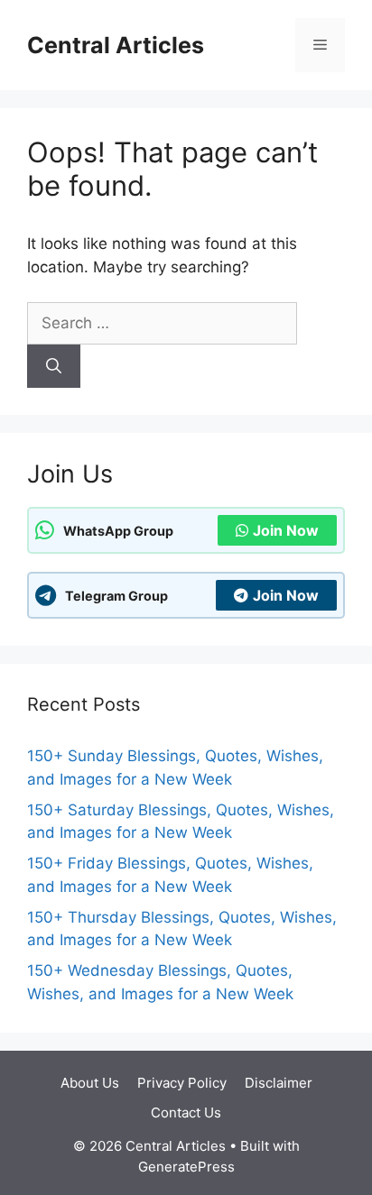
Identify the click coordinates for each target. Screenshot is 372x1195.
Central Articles (115, 45)
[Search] (53, 366)
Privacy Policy (182, 1082)
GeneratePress (186, 1166)
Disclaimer (278, 1082)
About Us (89, 1082)
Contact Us (186, 1112)
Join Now (286, 530)
